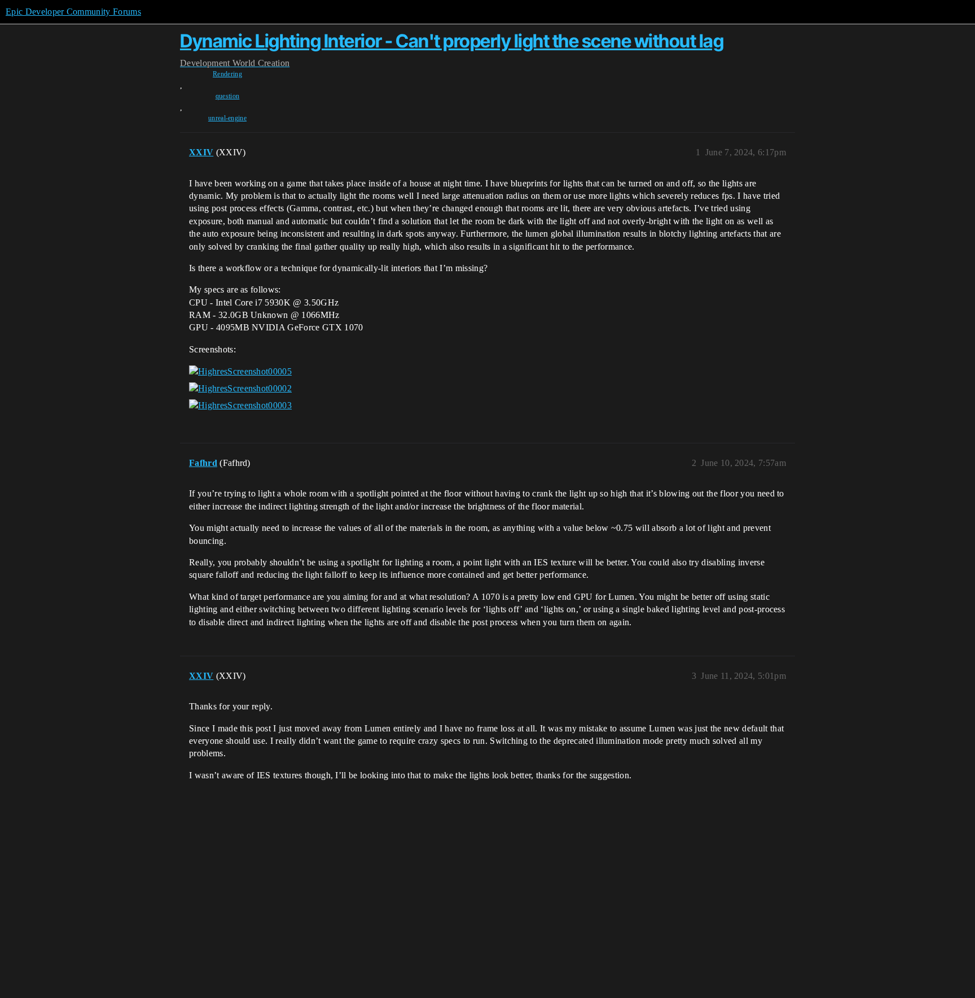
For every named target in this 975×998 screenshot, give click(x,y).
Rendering (227, 74)
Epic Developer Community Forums (73, 11)
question (228, 96)
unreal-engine (227, 118)
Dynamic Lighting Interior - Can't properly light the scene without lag (451, 41)
